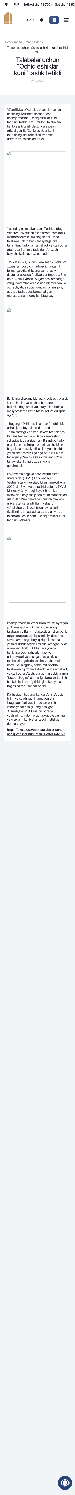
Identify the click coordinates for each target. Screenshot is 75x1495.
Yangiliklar (33, 42)
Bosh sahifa (13, 42)
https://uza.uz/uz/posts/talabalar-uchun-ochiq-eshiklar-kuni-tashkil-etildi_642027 (36, 732)
